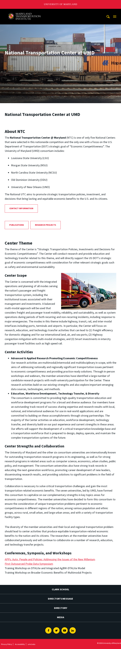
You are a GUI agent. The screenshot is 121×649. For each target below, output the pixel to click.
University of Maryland (60, 4)
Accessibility (20, 644)
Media (60, 617)
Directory (60, 607)
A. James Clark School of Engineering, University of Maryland (26, 12)
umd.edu (31, 644)
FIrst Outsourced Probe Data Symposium (29, 564)
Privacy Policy (6, 644)
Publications (16, 224)
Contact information (21, 208)
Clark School (60, 589)
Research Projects (45, 224)
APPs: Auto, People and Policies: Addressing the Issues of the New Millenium (50, 559)
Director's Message (60, 598)
